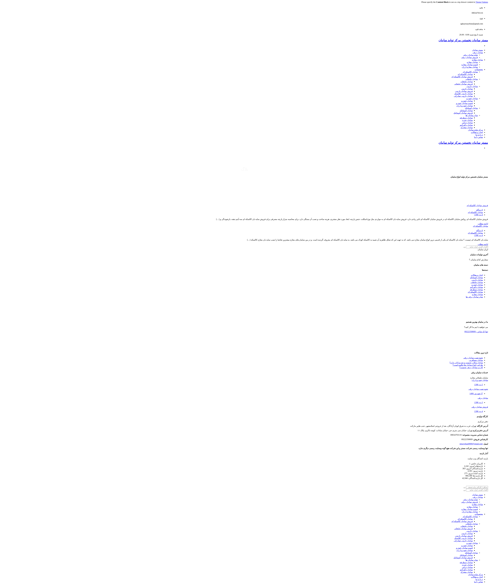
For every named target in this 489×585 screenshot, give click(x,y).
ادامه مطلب (483, 224)
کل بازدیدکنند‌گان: (475, 478)
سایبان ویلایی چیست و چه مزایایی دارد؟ (466, 363)
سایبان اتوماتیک (476, 277)
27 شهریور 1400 (476, 393)
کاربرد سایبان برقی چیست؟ (471, 367)
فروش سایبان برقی (479, 407)
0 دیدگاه (479, 210)
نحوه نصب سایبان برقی (473, 358)
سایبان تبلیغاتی (477, 282)
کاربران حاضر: (476, 464)
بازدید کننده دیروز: (475, 473)
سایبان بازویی (477, 280)
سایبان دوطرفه (476, 289)
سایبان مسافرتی (476, 360)
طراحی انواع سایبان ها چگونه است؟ (468, 365)
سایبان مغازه (477, 294)
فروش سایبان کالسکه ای (477, 205)
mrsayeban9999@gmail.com (471, 444)
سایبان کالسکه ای (475, 212)
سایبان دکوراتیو (476, 287)
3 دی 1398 (478, 402)
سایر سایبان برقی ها (474, 297)
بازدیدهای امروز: (476, 466)
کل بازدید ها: (477, 476)
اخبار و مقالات (477, 275)
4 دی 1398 (478, 215)
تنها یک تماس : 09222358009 (476, 331)
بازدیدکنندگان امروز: (474, 468)
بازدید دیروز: (477, 471)
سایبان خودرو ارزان (480, 380)
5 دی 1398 (478, 385)
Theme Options (482, 2)
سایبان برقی (483, 398)
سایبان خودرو (477, 285)
